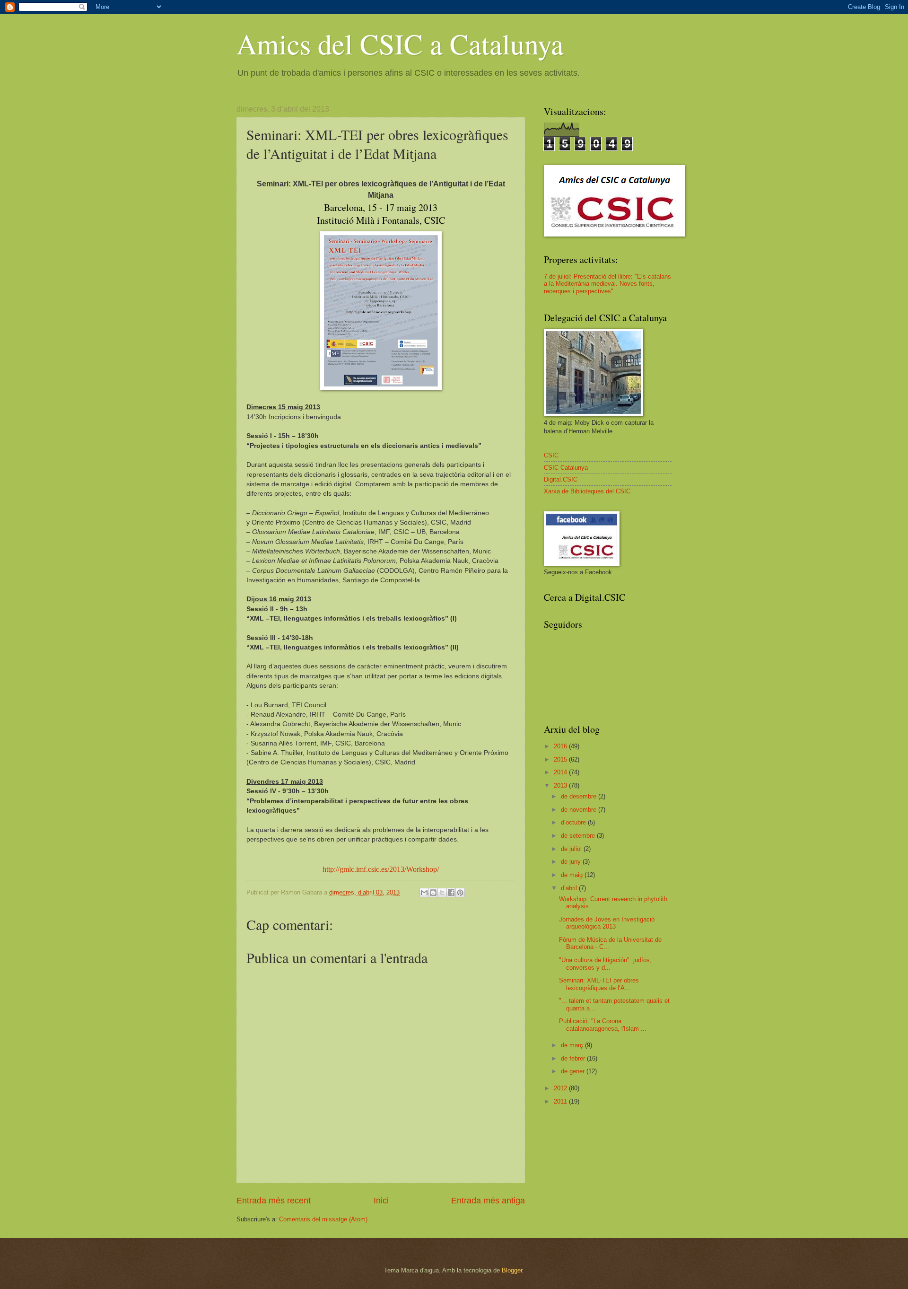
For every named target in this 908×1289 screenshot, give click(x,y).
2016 (561, 746)
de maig (573, 874)
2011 (561, 1101)
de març (573, 1045)
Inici (381, 1200)
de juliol (572, 848)
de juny (572, 861)
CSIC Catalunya (566, 467)
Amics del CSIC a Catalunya (400, 43)
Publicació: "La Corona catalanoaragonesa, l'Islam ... (602, 1024)
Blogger (512, 1270)
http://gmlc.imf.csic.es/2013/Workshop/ (381, 869)
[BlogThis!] (433, 892)
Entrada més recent (273, 1200)
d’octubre (574, 822)
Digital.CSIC (560, 479)
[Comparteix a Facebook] (451, 892)
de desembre (579, 796)
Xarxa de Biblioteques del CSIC (587, 491)
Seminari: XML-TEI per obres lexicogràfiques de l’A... (599, 984)
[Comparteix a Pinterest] (460, 892)
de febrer (574, 1058)
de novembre (579, 809)
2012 (561, 1088)
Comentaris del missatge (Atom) (323, 1219)
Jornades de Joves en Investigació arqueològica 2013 (607, 923)
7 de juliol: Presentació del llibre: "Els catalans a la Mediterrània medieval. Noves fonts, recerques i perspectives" (607, 284)
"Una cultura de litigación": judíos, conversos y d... (605, 963)
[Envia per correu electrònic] (424, 892)
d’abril (570, 888)
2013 (561, 785)
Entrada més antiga (488, 1200)
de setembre (579, 835)
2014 (561, 772)
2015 (561, 759)
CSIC (551, 455)
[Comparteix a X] (442, 892)
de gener (573, 1071)
